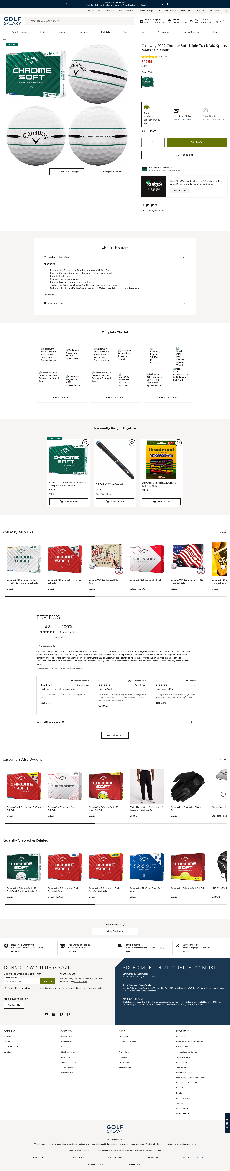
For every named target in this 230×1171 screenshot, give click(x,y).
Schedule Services (126, 11)
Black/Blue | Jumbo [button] (104, 494)
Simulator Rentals (68, 1052)
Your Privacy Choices (190, 1157)
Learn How (175, 170)
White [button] (52, 494)
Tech (143, 32)
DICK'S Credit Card (183, 1047)
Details (127, 951)
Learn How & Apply (195, 1005)
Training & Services (191, 32)
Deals (215, 32)
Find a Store (186, 11)
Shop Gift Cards (153, 977)
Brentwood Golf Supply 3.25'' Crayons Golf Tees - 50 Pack (159, 484)
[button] (66, 171)
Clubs (42, 32)
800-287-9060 (144, 1150)
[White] (147, 82)
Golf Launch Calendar (167, 11)
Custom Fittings (67, 1036)
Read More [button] (49, 294)
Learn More (15, 951)
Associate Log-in (115, 1157)
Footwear (83, 32)
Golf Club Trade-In (68, 1072)
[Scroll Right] (188, 695)
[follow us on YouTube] (46, 1014)
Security (179, 1103)
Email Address (12, 977)
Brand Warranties (183, 1098)
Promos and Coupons (127, 1042)
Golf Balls (105, 32)
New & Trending (19, 32)
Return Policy (181, 1062)
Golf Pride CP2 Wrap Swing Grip (110, 484)
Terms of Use (37, 1157)
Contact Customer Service (186, 1052)
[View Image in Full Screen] (36, 74)
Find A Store (124, 1052)
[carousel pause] (167, 4)
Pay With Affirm (125, 1062)
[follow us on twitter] (54, 1014)
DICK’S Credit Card (92, 11)
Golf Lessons (66, 1042)
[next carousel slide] (163, 4)
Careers (7, 1042)
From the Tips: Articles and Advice (190, 1078)
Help (225, 11)
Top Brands (123, 1047)
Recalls (179, 1093)
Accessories (163, 32)
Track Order (214, 11)
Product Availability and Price (188, 1083)
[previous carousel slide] (67, 4)
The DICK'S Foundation (13, 1047)
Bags (125, 32)
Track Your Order (183, 1057)
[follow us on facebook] (61, 1014)
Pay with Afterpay (126, 1067)
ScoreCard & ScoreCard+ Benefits (189, 1042)
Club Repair (66, 1047)
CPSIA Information (183, 1108)
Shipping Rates (182, 1067)
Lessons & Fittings (146, 11)
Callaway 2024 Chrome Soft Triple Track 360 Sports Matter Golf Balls (67, 484)
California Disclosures (95, 1164)
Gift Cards (200, 11)
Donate (186, 951)
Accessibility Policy (76, 1157)
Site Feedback (134, 1164)
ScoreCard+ (109, 11)
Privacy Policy (154, 1157)
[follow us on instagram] (69, 1014)
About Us (7, 1036)
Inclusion (7, 1052)
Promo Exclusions (183, 1088)
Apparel (62, 32)
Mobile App (123, 1036)
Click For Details (80, 981)
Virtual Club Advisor (69, 1067)
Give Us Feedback (183, 1113)
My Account (181, 1036)
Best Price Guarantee (184, 1072)
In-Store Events (67, 1057)
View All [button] (223, 532)
